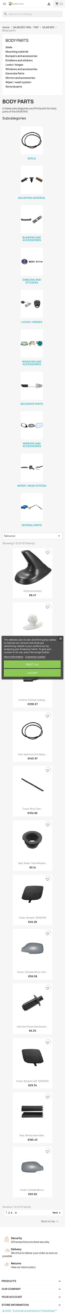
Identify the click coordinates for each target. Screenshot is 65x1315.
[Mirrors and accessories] (31, 425)
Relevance (32, 536)
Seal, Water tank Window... (32, 863)
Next (57, 1213)
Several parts (14, 86)
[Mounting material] (31, 179)
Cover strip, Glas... (33, 808)
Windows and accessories (21, 69)
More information (13, 656)
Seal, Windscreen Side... (33, 1135)
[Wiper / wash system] (31, 467)
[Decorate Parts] (31, 385)
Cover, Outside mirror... (32, 1189)
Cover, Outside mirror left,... (32, 972)
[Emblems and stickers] (31, 261)
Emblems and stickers (19, 60)
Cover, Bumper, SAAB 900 (32, 917)
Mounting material (17, 51)
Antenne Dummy (32, 590)
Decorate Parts (15, 73)
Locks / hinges (14, 64)
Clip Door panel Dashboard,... (32, 1026)
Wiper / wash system (18, 82)
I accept (32, 673)
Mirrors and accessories (20, 78)
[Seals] (31, 140)
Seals (9, 47)
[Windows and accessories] (31, 343)
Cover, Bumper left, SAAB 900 (32, 1081)
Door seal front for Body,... (32, 754)
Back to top (50, 1221)
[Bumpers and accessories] (31, 219)
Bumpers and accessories (21, 56)
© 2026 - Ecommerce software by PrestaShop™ (29, 1311)
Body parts (17, 40)
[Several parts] (31, 507)
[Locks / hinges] (31, 304)
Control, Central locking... (32, 699)
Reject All (32, 664)
